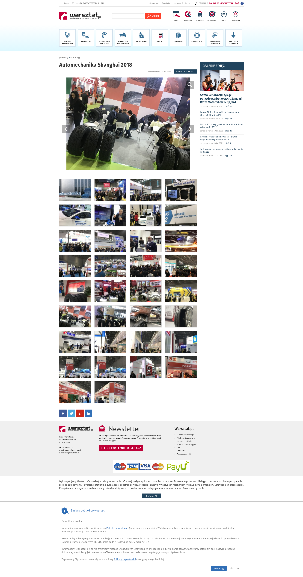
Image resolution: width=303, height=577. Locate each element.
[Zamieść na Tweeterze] (71, 413)
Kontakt (188, 3)
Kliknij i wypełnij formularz (121, 448)
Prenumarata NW (184, 454)
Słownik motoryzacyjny (186, 444)
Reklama (177, 3)
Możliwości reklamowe (186, 438)
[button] (233, 38)
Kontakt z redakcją (184, 441)
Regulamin (181, 450)
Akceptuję (218, 568)
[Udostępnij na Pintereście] (80, 413)
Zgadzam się (153, 495)
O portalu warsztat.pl (185, 434)
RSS (178, 447)
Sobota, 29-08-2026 (65, 3)
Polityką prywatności (125, 559)
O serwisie (153, 3)
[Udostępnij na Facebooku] (63, 413)
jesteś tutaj (63, 57)
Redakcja (166, 3)
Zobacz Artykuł (184, 71)
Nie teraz (234, 568)
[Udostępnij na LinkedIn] (88, 413)
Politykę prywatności (117, 527)
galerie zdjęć (75, 57)
